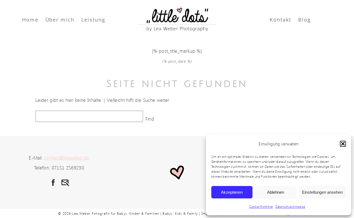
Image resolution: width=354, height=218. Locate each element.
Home (30, 19)
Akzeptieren (232, 192)
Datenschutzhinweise (290, 206)
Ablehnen (275, 192)
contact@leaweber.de (66, 158)
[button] (343, 144)
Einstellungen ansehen (322, 192)
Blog (304, 19)
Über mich (60, 19)
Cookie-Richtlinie (261, 206)
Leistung (93, 19)
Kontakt (280, 19)
